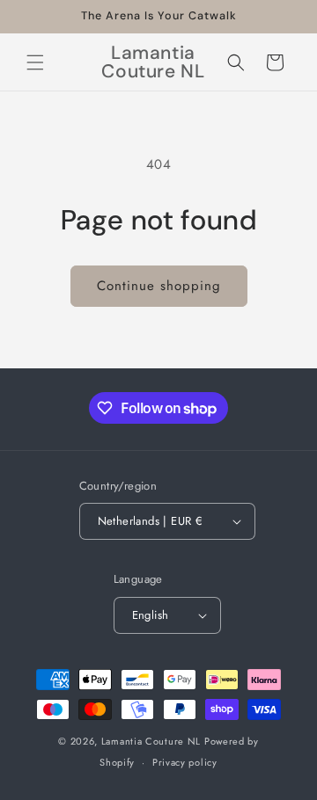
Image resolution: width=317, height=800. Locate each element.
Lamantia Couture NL (151, 741)
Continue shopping (159, 285)
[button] (35, 62)
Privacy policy (184, 762)
